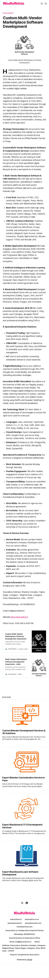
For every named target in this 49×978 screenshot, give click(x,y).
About (37, 942)
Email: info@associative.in (20, 942)
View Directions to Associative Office (24, 938)
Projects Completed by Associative (24, 955)
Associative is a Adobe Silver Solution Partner (24, 930)
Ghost (29, 960)
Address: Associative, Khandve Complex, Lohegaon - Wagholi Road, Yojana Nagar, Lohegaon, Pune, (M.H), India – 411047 (24, 948)
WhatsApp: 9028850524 (24, 934)
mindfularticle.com (24, 927)
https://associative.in (19, 617)
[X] (22, 903)
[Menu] (46, 3)
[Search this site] (42, 3)
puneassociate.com (33, 923)
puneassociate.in (15, 923)
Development (8, 13)
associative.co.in (32, 919)
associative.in (16, 919)
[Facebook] (27, 903)
